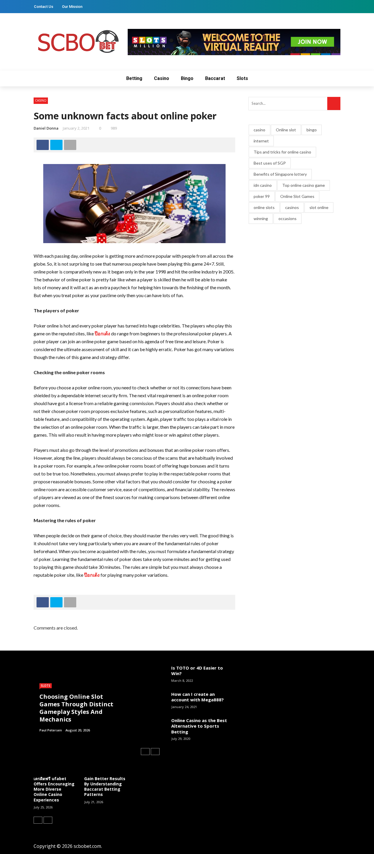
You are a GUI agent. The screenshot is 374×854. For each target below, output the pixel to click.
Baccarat (215, 78)
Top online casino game (303, 185)
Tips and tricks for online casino (282, 151)
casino (259, 129)
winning (261, 218)
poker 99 (262, 196)
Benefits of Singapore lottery (280, 174)
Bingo (187, 78)
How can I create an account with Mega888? (197, 697)
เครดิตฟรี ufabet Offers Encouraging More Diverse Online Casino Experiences (54, 789)
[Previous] (38, 820)
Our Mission (72, 6)
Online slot (286, 129)
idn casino (263, 185)
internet (261, 140)
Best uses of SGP (270, 163)
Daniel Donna (46, 128)
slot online (318, 207)
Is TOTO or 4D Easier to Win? (197, 671)
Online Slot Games (297, 196)
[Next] (48, 820)
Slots (242, 78)
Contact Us (43, 6)
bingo (312, 129)
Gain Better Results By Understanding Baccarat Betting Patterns (104, 786)
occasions (287, 218)
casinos (292, 207)
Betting (134, 78)
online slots (264, 207)
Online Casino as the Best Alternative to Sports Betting (199, 726)
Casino (161, 78)
